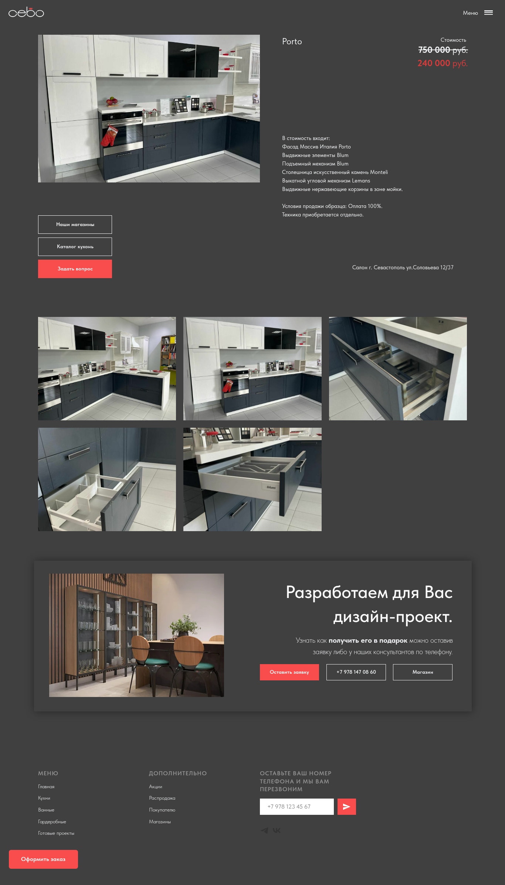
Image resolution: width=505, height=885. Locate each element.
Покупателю (162, 810)
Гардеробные (52, 821)
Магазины (160, 821)
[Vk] (276, 830)
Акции (155, 786)
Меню (470, 12)
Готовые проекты (56, 833)
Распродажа (162, 798)
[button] (43, 859)
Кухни (44, 798)
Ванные (46, 810)
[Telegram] (264, 830)
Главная (46, 786)
